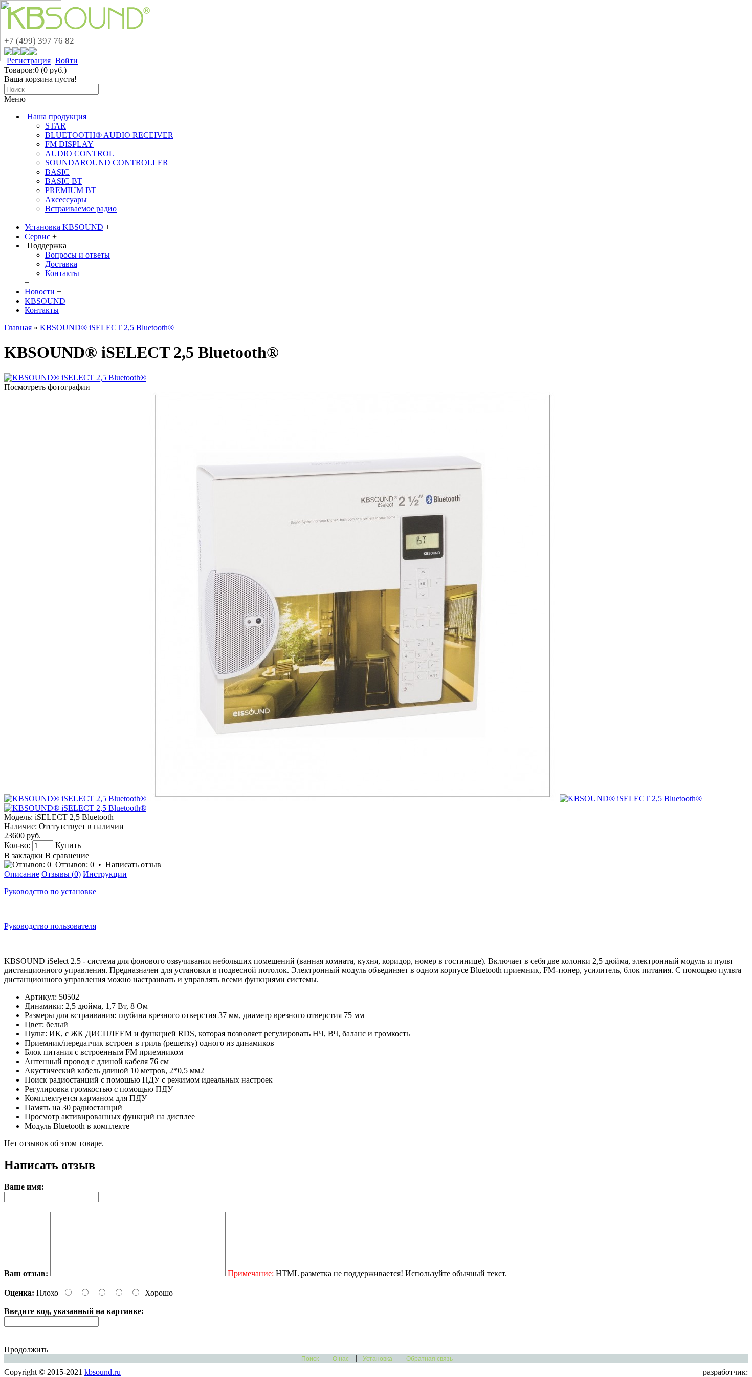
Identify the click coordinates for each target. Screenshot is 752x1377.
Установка (377, 1358)
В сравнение (67, 855)
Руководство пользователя (50, 926)
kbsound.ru (102, 1372)
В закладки (23, 855)
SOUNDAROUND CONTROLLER (106, 162)
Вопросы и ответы (77, 254)
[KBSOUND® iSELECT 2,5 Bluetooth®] (75, 377)
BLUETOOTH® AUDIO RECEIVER (109, 135)
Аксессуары (66, 199)
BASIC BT (63, 181)
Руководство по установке (50, 891)
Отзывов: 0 (74, 864)
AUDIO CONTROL (79, 153)
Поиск (310, 1358)
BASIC (57, 171)
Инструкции (105, 874)
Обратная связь (429, 1358)
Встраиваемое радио (81, 208)
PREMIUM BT (70, 190)
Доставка (61, 264)
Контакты (62, 273)
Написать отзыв (133, 864)
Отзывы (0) (61, 874)
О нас (341, 1358)
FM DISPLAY (69, 144)
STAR (55, 125)
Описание (21, 874)
